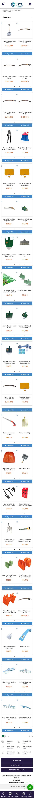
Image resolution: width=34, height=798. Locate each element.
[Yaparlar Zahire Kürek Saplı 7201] (9, 28)
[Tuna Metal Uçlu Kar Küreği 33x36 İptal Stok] (9, 598)
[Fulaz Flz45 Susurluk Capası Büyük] (25, 171)
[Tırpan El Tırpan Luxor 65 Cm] (25, 28)
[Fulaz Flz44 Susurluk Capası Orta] (9, 171)
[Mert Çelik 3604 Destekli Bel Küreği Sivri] (9, 242)
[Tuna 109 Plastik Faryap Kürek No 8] (9, 562)
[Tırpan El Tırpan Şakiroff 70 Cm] (25, 99)
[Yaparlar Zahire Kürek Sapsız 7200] (9, 633)
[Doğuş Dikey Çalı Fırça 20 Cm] (25, 135)
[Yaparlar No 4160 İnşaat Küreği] (9, 313)
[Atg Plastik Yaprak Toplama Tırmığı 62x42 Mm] (9, 277)
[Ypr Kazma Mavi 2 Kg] (25, 705)
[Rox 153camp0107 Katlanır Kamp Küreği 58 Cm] (25, 491)
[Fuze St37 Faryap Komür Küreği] (9, 527)
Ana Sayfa (3, 796)
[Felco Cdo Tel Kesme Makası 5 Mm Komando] (9, 135)
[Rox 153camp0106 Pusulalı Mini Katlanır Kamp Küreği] (9, 491)
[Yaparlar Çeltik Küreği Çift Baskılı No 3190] (9, 349)
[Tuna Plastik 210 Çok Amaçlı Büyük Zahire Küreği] (25, 562)
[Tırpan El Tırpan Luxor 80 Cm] (25, 598)
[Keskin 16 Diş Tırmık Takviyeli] (25, 669)
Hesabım (30, 796)
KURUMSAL (16, 760)
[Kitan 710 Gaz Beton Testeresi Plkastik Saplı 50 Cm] (25, 527)
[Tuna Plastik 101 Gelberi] (25, 277)
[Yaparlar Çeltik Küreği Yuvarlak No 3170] (25, 313)
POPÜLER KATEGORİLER (16, 770)
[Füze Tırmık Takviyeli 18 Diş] (9, 705)
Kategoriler (10, 796)
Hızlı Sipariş (24, 796)
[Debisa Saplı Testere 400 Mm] (9, 420)
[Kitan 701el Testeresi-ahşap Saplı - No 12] (9, 206)
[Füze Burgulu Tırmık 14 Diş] (9, 669)
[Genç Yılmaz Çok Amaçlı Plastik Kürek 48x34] (9, 455)
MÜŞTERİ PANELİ (16, 765)
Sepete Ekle (10, 54)
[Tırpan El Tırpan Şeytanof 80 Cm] (9, 384)
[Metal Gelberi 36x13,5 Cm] (25, 242)
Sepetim (17, 796)
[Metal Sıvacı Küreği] (25, 455)
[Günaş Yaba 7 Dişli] (25, 420)
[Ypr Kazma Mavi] (25, 633)
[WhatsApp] (30, 787)
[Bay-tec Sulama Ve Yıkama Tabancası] (25, 349)
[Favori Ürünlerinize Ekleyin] (17, 23)
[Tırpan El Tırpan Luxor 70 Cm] (9, 99)
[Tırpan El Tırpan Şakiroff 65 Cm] (9, 64)
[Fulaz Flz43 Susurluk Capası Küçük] (25, 384)
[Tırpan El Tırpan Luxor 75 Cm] (25, 64)
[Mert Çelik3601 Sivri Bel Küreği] (25, 206)
